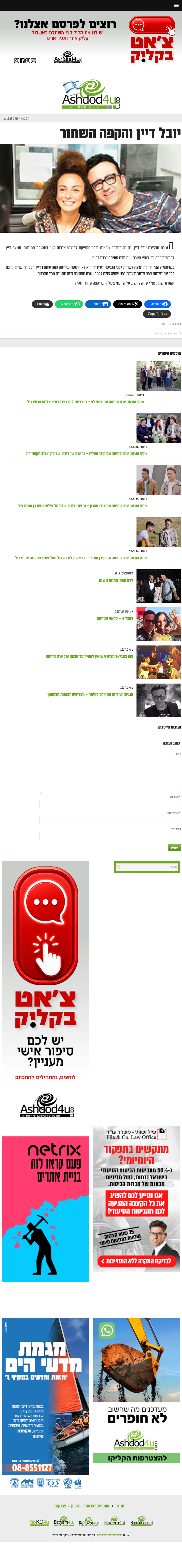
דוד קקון (164, 323)
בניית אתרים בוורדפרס (109, 1535)
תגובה (178, 754)
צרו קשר (59, 1506)
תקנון (75, 1506)
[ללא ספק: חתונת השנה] (157, 586)
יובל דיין (173, 333)
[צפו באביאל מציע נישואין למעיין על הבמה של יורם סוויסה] (157, 662)
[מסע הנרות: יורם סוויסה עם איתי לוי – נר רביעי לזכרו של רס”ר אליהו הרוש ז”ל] (157, 376)
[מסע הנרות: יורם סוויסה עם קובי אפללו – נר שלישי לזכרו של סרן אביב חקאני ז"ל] (157, 428)
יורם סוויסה (160, 333)
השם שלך (174, 797)
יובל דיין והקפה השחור (120, 133)
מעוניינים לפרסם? (97, 1506)
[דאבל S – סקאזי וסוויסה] (157, 624)
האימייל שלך (173, 813)
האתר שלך (176, 829)
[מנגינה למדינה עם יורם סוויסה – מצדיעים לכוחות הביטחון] (157, 700)
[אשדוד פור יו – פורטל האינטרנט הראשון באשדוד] (91, 90)
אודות (119, 1506)
